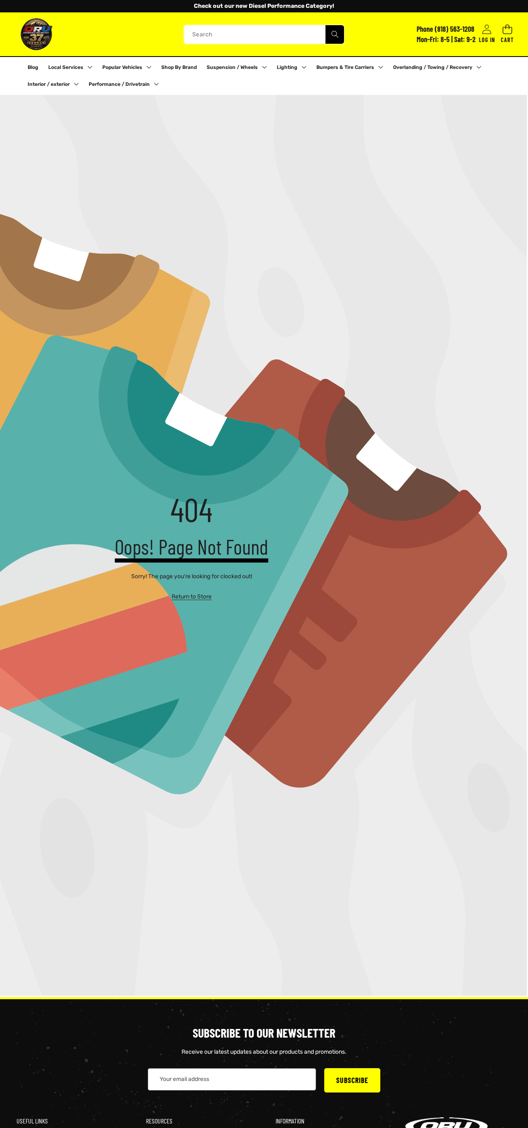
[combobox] (264, 34)
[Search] (334, 34)
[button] (28, 6)
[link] (192, 597)
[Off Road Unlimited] (36, 34)
